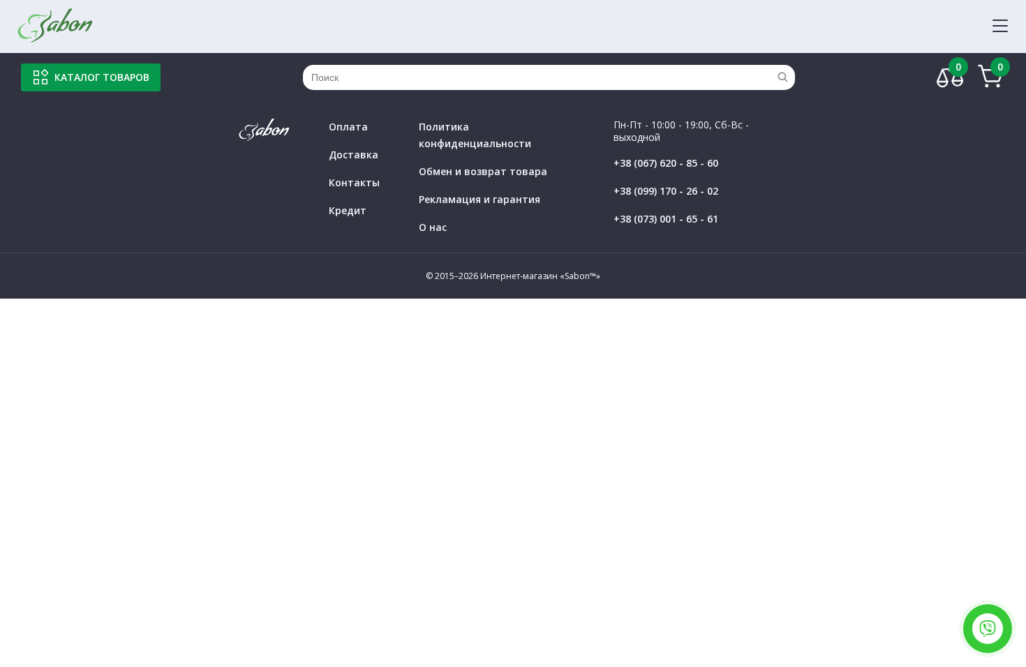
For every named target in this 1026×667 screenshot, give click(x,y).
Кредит (347, 210)
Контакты (354, 182)
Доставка (353, 154)
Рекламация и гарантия (479, 199)
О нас (433, 227)
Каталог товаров (101, 77)
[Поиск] (782, 77)
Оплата (348, 126)
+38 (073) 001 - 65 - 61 (666, 218)
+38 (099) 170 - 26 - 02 (666, 190)
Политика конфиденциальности (475, 135)
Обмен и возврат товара (483, 171)
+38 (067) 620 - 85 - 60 (666, 163)
